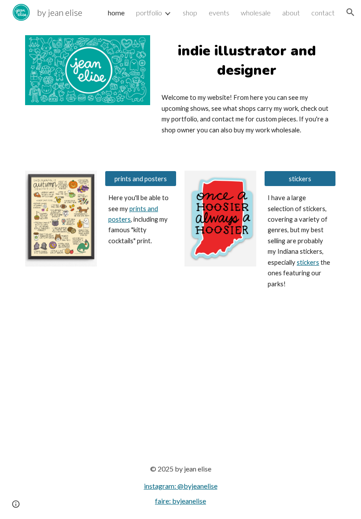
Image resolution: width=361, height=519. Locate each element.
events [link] (219, 12)
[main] (247, 60)
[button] (350, 12)
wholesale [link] (256, 12)
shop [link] (190, 12)
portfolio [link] (149, 12)
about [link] (291, 12)
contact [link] (323, 12)
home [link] (116, 12)
